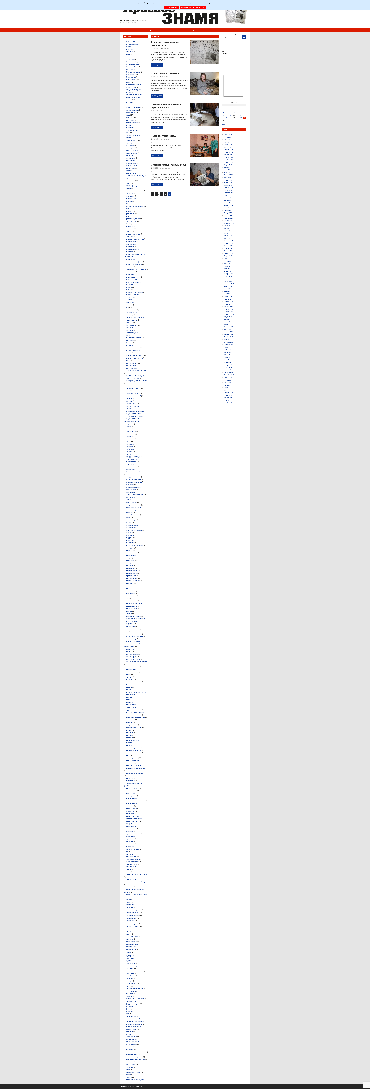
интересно (129, 345)
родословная (130, 839)
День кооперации (131, 244)
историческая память (133, 348)
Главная (125, 30)
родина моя (129, 831)
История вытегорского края (135, 355)
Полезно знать (183, 30)
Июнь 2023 (227, 231)
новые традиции (131, 608)
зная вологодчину (132, 333)
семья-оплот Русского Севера (136, 882)
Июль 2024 (227, 198)
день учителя (130, 274)
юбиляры (129, 1077)
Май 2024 (227, 203)
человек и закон (131, 1029)
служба (128, 900)
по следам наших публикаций (136, 692)
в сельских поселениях (133, 107)
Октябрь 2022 (228, 251)
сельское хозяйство (132, 862)
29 (241, 118)
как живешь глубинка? (133, 393)
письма (128, 689)
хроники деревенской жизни (135, 1021)
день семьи (129, 267)
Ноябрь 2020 (228, 309)
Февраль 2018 (228, 393)
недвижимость (130, 593)
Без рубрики (130, 59)
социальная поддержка (133, 910)
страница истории (132, 944)
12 (230, 112)
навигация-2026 (131, 555)
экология (129, 1047)
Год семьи (129, 193)
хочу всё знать (131, 1016)
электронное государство (134, 1057)
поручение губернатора (133, 710)
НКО (127, 598)
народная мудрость (132, 570)
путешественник (131, 798)
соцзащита (131, 921)
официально (130, 649)
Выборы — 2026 (131, 166)
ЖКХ (127, 307)
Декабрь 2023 (228, 215)
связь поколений (131, 856)
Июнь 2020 (227, 322)
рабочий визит (130, 811)
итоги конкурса (131, 366)
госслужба (129, 201)
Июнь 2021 (227, 291)
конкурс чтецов (131, 431)
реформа (129, 824)
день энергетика (131, 279)
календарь (129, 398)
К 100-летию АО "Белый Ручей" (136, 371)
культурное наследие (133, 457)
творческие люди (131, 966)
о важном (129, 611)
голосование (130, 196)
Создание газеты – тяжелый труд (168, 164)
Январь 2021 (228, 304)
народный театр (131, 576)
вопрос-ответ (130, 155)
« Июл (223, 124)
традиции (129, 978)
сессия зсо (129, 887)
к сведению (129, 386)
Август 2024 (228, 195)
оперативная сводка (132, 629)
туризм (128, 986)
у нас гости (129, 994)
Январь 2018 (228, 395)
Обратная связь (166, 30)
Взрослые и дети (131, 130)
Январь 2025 (228, 182)
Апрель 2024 (228, 205)
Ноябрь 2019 (228, 339)
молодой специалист (133, 515)
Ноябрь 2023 (228, 218)
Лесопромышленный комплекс (136, 472)
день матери (130, 247)
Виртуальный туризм (133, 135)
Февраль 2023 (228, 241)
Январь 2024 (228, 213)
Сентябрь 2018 (229, 375)
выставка (129, 171)
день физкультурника (133, 277)
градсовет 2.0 (130, 214)
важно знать (130, 117)
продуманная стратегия (133, 753)
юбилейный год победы (134, 1072)
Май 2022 (227, 263)
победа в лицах (131, 694)
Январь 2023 (228, 243)
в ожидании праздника (133, 90)
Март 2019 (227, 360)
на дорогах (129, 538)
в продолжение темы (133, 97)
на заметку (129, 540)
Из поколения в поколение (165, 73)
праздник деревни (132, 725)
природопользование (133, 740)
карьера (128, 409)
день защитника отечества (135, 239)
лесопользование (131, 469)
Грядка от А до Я (131, 221)
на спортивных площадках (134, 545)
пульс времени (131, 793)
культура (129, 452)
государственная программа (135, 206)
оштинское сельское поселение (136, 662)
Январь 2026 (228, 152)
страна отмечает (131, 942)
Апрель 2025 (228, 175)
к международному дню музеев (136, 381)
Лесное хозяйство (132, 459)
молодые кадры (131, 520)
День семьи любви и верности (136, 269)
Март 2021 (227, 299)
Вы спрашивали (131, 163)
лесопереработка (131, 467)
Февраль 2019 (228, 362)
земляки (128, 322)
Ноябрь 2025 (228, 157)
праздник (129, 722)
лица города (130, 484)
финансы (129, 1011)
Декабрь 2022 (228, 246)
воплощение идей (132, 150)
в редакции (129, 105)
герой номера (130, 181)
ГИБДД (128, 183)
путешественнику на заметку (135, 801)
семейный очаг (131, 867)
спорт (128, 929)
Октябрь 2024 (228, 190)
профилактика (130, 781)
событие (129, 902)
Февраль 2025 (228, 180)
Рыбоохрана (130, 846)
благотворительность (133, 72)
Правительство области (134, 715)
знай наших (129, 328)
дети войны (129, 285)
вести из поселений (132, 123)
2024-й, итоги (130, 42)
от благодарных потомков (134, 636)
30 (244, 118)
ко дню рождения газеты (134, 416)
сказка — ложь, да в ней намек (136, 894)
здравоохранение (131, 320)
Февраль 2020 (228, 332)
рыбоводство (130, 844)
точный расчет (131, 976)
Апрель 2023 (228, 236)
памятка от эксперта (132, 667)
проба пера (129, 743)
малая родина (130, 492)
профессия (129, 778)
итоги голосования (132, 363)
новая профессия (131, 601)
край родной (130, 446)
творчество (129, 968)
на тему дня (130, 548)
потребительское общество (135, 712)
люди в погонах (131, 490)
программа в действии (133, 748)
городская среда (131, 198)
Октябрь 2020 (228, 312)
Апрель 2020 (228, 327)
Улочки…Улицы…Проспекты (135, 999)
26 (230, 118)
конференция (130, 439)
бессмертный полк (132, 67)
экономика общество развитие (136, 1052)
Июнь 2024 (227, 200)
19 (230, 115)
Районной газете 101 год (163, 135)
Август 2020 (228, 317)
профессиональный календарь (136, 768)
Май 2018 (227, 385)
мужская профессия (132, 525)
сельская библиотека (133, 859)
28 (237, 118)
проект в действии (132, 758)
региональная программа (134, 819)
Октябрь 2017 (228, 403)
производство (130, 763)
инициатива (130, 340)
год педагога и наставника (134, 191)
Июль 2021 (227, 289)
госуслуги (129, 209)
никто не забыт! (131, 596)
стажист (128, 934)
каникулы (129, 401)
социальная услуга (132, 924)
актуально (129, 52)
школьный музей (131, 1044)
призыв (128, 735)
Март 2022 (227, 269)
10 (223, 112)
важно (128, 115)
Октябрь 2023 (228, 220)
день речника (130, 259)
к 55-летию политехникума (135, 376)
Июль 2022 (227, 258)
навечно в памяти (131, 553)
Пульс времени (131, 796)
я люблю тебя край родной (135, 1080)
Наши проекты (211, 30)
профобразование (132, 788)
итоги (127, 360)
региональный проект (133, 821)
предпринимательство (133, 727)
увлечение (129, 996)
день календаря (131, 242)
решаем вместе (131, 829)
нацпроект (129, 583)
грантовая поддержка (133, 219)
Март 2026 (227, 147)
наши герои (129, 588)
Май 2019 (227, 355)
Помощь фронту (131, 707)
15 (241, 112)
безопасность (130, 62)
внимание (129, 138)
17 (223, 115)
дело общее (130, 226)
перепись (129, 687)
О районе (129, 614)
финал (128, 1009)
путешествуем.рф (132, 803)
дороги (128, 290)
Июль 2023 (227, 228)
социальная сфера (132, 912)
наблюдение (130, 550)
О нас (135, 30)
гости (127, 204)
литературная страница (134, 482)
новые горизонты (131, 606)
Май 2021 (227, 294)
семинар (128, 869)
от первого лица (131, 639)
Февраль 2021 (228, 301)
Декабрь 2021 (228, 276)
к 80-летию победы (132, 378)
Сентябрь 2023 (229, 223)
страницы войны (131, 947)
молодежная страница (133, 507)
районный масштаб (132, 816)
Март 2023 (227, 238)
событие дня (130, 905)
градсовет (129, 211)
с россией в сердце (132, 849)
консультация (130, 434)
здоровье (129, 315)
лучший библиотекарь (133, 487)
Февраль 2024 (228, 210)
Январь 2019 (228, 365)
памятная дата (131, 669)
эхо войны (129, 1067)
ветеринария (130, 128)
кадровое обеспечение (133, 388)
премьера (129, 730)
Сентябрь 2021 (229, 284)
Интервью (129, 343)
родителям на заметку (133, 834)
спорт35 (128, 931)
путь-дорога (130, 806)
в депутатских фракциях (134, 85)
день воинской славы (133, 234)
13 (234, 112)
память (128, 674)
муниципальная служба (134, 530)
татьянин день (130, 963)
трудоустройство (131, 983)
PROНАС (129, 47)
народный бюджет (132, 573)
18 (226, 115)
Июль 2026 (227, 137)
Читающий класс (131, 1037)
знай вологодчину (132, 325)
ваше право (130, 120)
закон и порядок (131, 310)
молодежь (129, 512)
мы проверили (130, 535)
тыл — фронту (131, 991)
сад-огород (129, 854)
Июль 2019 (227, 350)
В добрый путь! (131, 87)
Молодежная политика (133, 505)
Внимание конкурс (132, 140)
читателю (129, 1034)
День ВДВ (129, 231)
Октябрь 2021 (228, 281)
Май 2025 (227, 172)
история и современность (134, 358)
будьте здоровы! (131, 80)
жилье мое (129, 305)
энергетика (129, 1062)
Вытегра (224, 54)
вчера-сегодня (130, 161)
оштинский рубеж (131, 657)
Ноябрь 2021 (228, 279)
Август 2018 (228, 377)
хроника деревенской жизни (135, 1019)
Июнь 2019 (227, 352)
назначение (129, 565)
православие (130, 720)
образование (131, 918)
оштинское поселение (133, 659)
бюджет (128, 82)
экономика (129, 1049)
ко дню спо (129, 424)
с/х (127, 851)
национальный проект (133, 581)
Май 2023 (227, 233)
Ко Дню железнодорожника (135, 411)
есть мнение (130, 297)
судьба (128, 961)
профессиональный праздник (135, 773)
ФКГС (128, 1014)
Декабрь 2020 (228, 306)
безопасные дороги (132, 64)
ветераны (129, 125)
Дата (127, 224)
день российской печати (134, 264)
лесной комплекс (131, 462)
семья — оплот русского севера (136, 874)
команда (128, 426)
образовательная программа (135, 619)
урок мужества (131, 1001)
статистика (129, 939)
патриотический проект (133, 682)
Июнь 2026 (227, 139)
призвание (129, 732)
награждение (130, 560)
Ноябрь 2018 (228, 370)
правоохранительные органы (135, 717)
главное (128, 188)
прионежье (129, 738)
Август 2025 (228, 165)
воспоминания (130, 158)
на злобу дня (130, 543)
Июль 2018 (227, 380)
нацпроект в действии (133, 586)
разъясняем (130, 813)
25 (226, 118)
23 (244, 115)
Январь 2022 (228, 274)
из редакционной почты (133, 338)
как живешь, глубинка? (133, 396)
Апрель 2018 (228, 387)
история (128, 353)
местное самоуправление (134, 495)
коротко (128, 441)
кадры (128, 391)
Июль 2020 (227, 319)
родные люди (130, 836)
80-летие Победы (132, 44)
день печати (130, 252)
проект (128, 755)
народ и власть (131, 568)
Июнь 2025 (227, 170)
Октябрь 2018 (228, 372)
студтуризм (130, 956)
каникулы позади (131, 403)
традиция (129, 981)
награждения (130, 563)
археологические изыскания (135, 57)
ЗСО (127, 335)
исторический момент (133, 350)
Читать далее (157, 65)
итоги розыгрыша (131, 368)
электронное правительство (135, 1059)
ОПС (127, 631)
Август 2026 (228, 134)
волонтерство (130, 148)
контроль (129, 436)
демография (130, 229)
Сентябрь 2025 (229, 162)
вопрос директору (132, 153)
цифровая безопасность (134, 1024)
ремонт (129, 952)
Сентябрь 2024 (229, 193)
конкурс (128, 429)
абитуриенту (130, 49)
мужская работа (131, 527)
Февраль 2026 (228, 150)
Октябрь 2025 (228, 160)
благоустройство (131, 74)
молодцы (129, 517)
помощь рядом (131, 705)
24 (223, 118)
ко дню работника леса (133, 414)
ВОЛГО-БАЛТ (130, 145)
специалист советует (133, 926)
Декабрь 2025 (228, 155)
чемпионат (129, 1031)
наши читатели (131, 591)
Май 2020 (227, 324)
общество (165, 48)
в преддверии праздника (134, 95)
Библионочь (130, 69)
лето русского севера (133, 477)
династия (129, 287)
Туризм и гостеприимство (134, 988)
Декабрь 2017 (228, 398)
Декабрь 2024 (228, 185)
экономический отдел (133, 1054)
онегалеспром (130, 626)
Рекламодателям (149, 30)
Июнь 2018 (227, 382)
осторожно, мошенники (133, 634)
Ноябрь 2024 (228, 188)
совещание (129, 907)
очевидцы (129, 651)
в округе (128, 92)
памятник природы (132, 672)
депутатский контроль (133, 282)
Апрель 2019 (228, 357)
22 (241, 115)
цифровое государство (133, 1026)
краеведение (166, 168)
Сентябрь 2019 (229, 344)
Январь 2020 (228, 334)
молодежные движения (133, 510)
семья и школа (131, 879)
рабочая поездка (131, 808)
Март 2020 (227, 329)
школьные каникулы (132, 1042)
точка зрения (130, 973)
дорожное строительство (134, 292)
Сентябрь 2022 (229, 253)
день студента (130, 272)
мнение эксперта (131, 502)
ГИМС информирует (132, 186)
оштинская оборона (132, 654)
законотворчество (132, 312)
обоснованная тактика (133, 616)
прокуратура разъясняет (134, 765)
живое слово (130, 302)
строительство (131, 949)
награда (128, 558)
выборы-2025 (130, 168)
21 (237, 115)
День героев (130, 236)
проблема (129, 745)
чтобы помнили (131, 1039)
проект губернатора (132, 760)
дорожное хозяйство (132, 295)
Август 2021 (228, 286)
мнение (128, 500)
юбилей (128, 1069)
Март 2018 (227, 390)
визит (128, 133)
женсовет (129, 300)
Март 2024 (227, 208)
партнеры (129, 677)
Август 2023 (228, 225)
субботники (130, 958)
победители (130, 697)
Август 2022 (228, 256)
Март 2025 (227, 177)
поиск (128, 700)
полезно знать (130, 702)
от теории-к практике (133, 641)
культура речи (130, 454)
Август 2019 (228, 347)
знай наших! (130, 330)
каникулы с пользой (132, 406)
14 (237, 112)
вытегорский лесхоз (132, 173)
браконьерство (131, 77)
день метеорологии (132, 249)
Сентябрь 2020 (229, 314)
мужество (129, 522)
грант (127, 216)
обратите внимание (132, 621)
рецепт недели (131, 826)
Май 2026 (227, 142)
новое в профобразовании (134, 603)
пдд (127, 684)
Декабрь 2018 (228, 367)
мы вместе (129, 533)
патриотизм (129, 679)
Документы (197, 30)
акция (128, 54)
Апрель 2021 (228, 296)
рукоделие (129, 841)
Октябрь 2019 (228, 342)
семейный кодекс (131, 864)
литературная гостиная (133, 479)
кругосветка (130, 449)
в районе (129, 100)
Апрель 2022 (228, 266)
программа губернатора (133, 750)
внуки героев (130, 143)
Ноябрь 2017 (228, 400)
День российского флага (134, 262)
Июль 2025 (227, 167)
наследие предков (132, 578)
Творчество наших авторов (135, 971)
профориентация (131, 791)
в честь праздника (132, 110)
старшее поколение (132, 936)
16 (244, 112)
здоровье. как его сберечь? (135, 317)
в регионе (129, 102)
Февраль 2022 (228, 271)
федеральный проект (133, 1004)
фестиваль (129, 1006)
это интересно (130, 1064)
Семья (128, 872)
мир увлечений (131, 497)
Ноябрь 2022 (228, 248)
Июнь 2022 (227, 261)
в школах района (131, 112)
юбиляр (128, 1075)
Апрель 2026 (228, 145)
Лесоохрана (130, 464)
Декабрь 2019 (228, 337)
